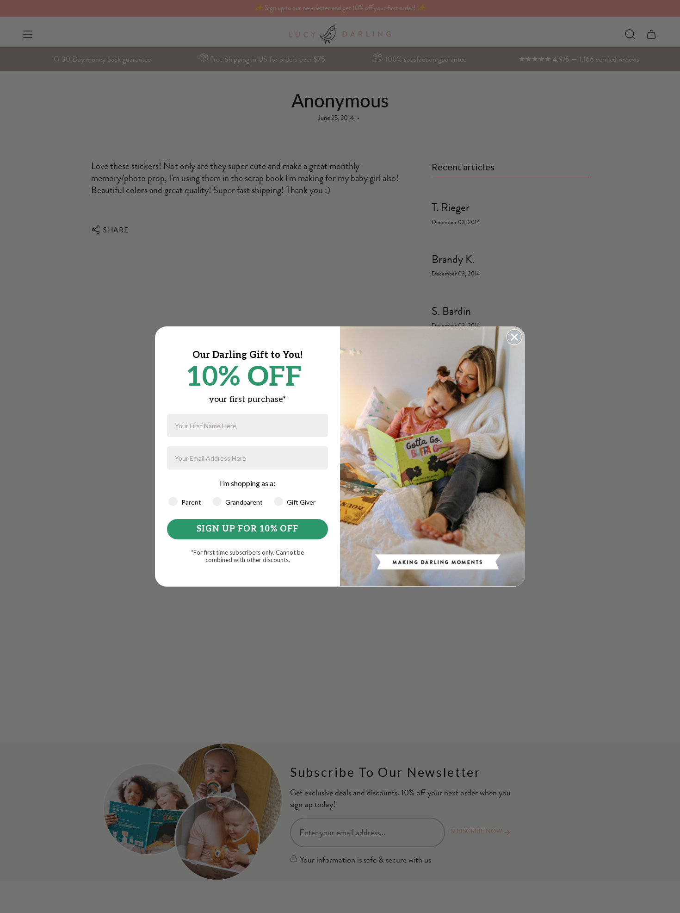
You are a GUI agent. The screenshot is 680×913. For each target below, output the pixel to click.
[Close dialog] (514, 337)
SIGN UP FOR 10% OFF (247, 529)
